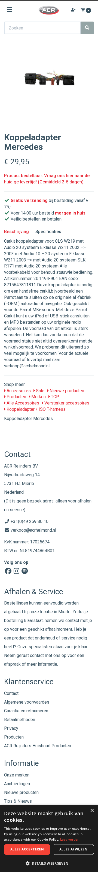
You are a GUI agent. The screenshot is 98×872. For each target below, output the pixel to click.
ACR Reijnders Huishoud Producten (37, 745)
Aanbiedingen (17, 783)
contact (37, 655)
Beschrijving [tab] (16, 231)
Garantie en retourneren (26, 710)
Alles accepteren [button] (27, 849)
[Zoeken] (87, 28)
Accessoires (18, 390)
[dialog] (49, 838)
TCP (54, 396)
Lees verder (69, 839)
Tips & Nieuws (18, 801)
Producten (15, 396)
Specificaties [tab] (48, 231)
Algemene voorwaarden (26, 702)
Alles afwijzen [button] (73, 849)
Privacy (11, 728)
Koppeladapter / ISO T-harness (35, 409)
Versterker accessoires (66, 403)
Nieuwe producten (66, 390)
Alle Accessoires (22, 403)
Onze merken (16, 775)
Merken (38, 396)
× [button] (92, 811)
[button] (49, 863)
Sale (39, 390)
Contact (11, 693)
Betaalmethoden (19, 719)
